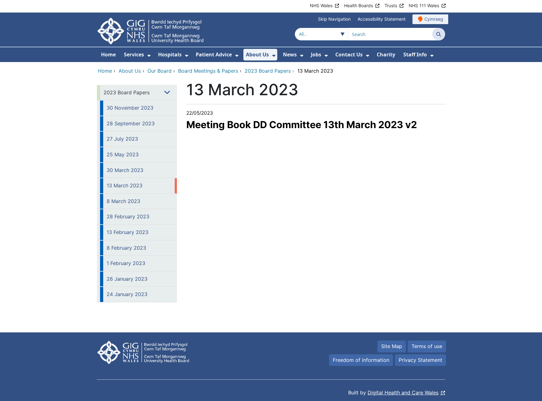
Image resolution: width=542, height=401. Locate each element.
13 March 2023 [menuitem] (124, 185)
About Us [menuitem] (257, 54)
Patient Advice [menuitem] (214, 54)
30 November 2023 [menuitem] (130, 108)
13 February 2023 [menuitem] (127, 232)
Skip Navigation (334, 19)
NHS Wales (321, 5)
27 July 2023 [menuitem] (122, 139)
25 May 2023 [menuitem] (123, 154)
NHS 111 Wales (424, 5)
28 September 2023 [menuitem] (131, 123)
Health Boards (358, 5)
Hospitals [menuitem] (170, 54)
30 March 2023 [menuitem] (125, 170)
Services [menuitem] (134, 54)
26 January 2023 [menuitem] (127, 279)
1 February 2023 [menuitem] (126, 263)
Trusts (391, 5)
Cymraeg (433, 19)
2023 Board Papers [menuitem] (127, 92)
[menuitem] (149, 55)
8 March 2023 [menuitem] (123, 201)
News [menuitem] (290, 54)
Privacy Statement (420, 360)
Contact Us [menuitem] (349, 54)
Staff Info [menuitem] (415, 54)
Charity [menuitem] (386, 54)
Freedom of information (361, 360)
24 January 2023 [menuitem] (127, 294)
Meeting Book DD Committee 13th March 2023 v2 (301, 124)
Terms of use (427, 346)
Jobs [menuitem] (316, 54)
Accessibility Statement (382, 19)
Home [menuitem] (108, 54)
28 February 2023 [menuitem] (128, 216)
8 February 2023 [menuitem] (126, 248)
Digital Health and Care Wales (403, 392)
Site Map (391, 346)
